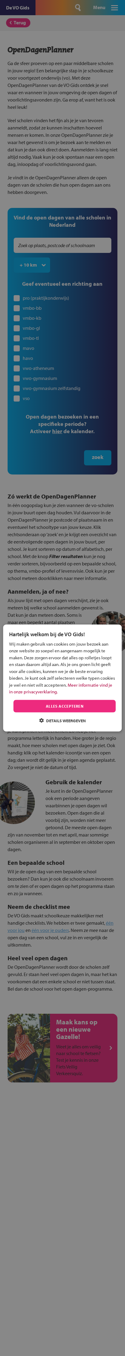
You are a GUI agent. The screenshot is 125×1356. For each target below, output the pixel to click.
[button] (62, 720)
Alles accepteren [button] (64, 705)
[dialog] (62, 678)
